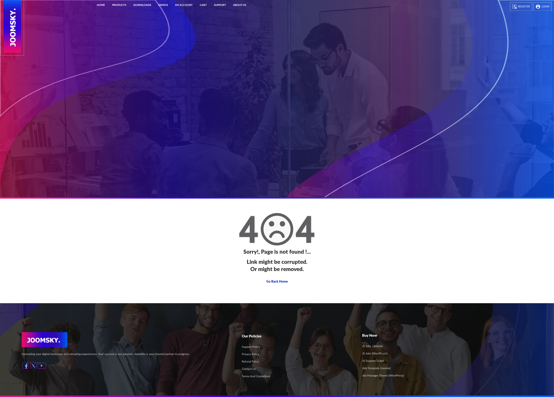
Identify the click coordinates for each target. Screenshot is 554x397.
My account (184, 5)
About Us (239, 5)
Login (545, 6)
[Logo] (12, 3)
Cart (203, 5)
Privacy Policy (250, 354)
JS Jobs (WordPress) (374, 353)
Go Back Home (277, 281)
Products (119, 5)
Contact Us (249, 369)
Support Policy (251, 346)
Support (220, 5)
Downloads (142, 5)
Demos (163, 5)
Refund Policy (250, 361)
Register (524, 6)
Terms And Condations (256, 376)
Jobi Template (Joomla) (376, 368)
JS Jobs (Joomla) (372, 346)
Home (101, 5)
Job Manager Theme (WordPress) (383, 375)
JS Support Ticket (373, 360)
